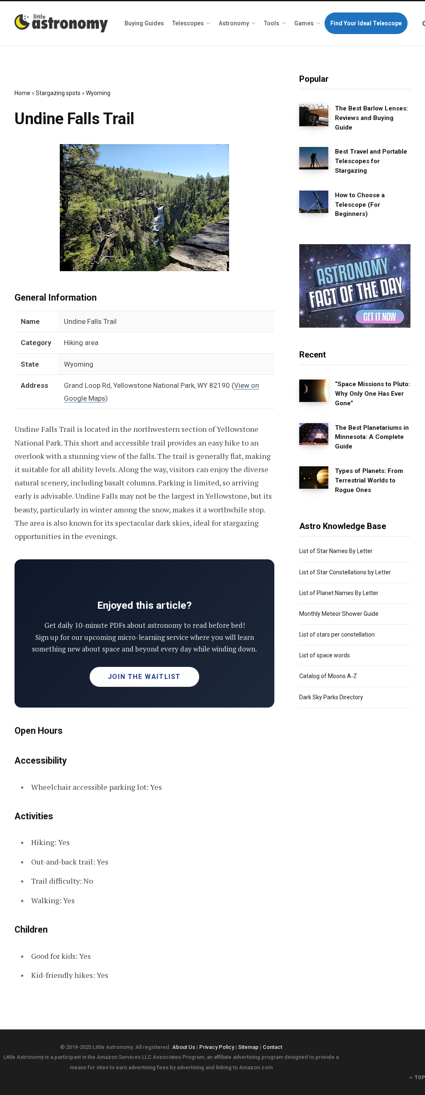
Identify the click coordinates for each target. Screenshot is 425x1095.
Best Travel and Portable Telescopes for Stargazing (371, 161)
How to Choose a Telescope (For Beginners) (360, 204)
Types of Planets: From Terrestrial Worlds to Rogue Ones (369, 480)
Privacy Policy (216, 1047)
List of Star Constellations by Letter (345, 572)
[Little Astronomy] (61, 23)
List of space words (324, 655)
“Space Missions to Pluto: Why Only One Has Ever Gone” (372, 393)
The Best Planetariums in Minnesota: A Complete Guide (372, 437)
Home (22, 93)
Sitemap (248, 1047)
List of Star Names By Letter (336, 551)
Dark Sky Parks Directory (331, 697)
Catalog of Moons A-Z (328, 676)
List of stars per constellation (337, 634)
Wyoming (98, 93)
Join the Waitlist (144, 677)
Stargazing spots (58, 93)
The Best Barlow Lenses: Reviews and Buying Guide (371, 118)
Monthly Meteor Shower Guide (339, 613)
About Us (183, 1047)
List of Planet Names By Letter (339, 593)
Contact (272, 1047)
